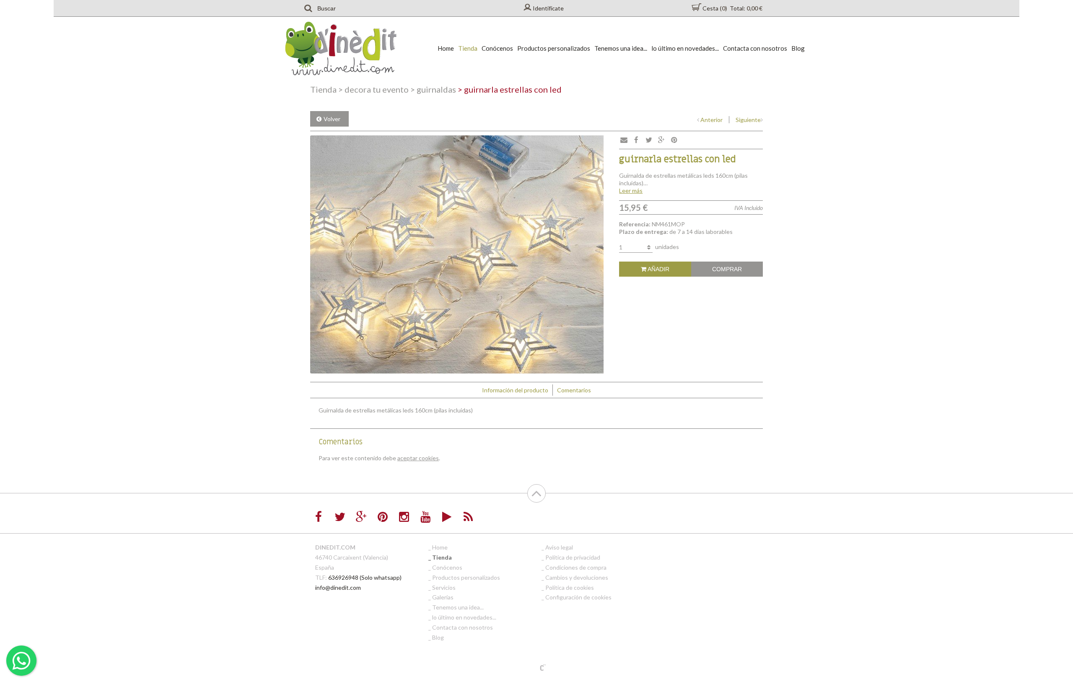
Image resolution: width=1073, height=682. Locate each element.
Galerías (443, 597)
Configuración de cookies (578, 597)
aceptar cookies (418, 458)
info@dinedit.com (338, 587)
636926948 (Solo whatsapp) (365, 577)
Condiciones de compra (575, 567)
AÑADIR (657, 269)
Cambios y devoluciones (576, 577)
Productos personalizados (553, 48)
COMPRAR (727, 269)
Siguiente (748, 119)
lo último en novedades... (685, 48)
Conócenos (497, 48)
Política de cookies (569, 587)
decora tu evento (373, 89)
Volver (332, 118)
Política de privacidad (572, 557)
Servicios (444, 587)
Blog (798, 48)
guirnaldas (433, 89)
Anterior (711, 119)
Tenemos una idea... (620, 48)
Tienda (467, 48)
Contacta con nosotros (755, 48)
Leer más (631, 190)
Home (446, 48)
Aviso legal (559, 547)
